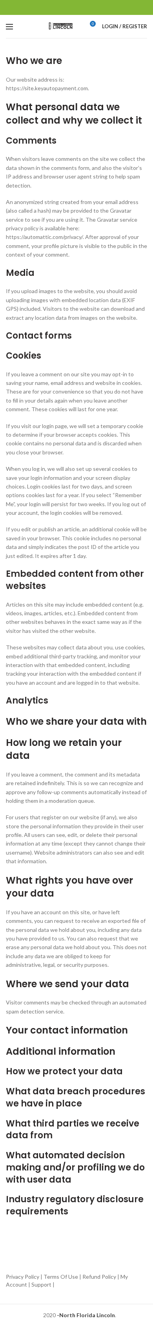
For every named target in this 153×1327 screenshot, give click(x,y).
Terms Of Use (61, 1276)
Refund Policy (99, 1276)
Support (41, 1284)
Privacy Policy (22, 1276)
